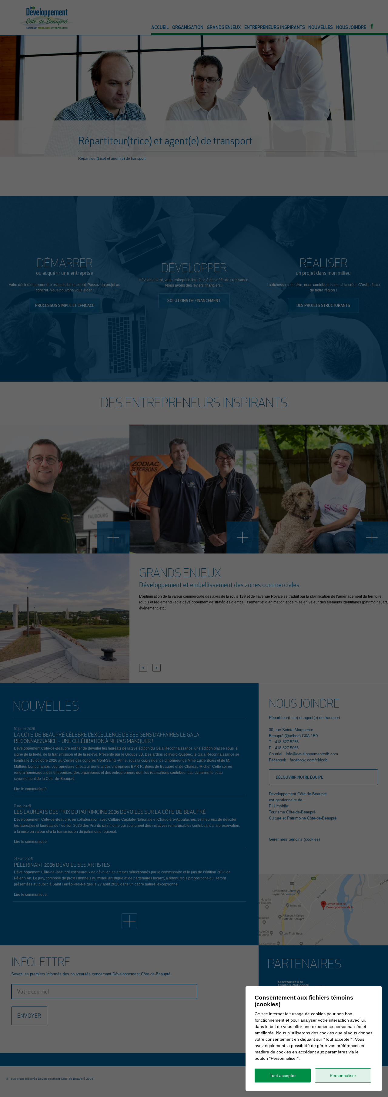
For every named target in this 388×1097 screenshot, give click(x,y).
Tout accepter (283, 1075)
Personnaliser (343, 1075)
